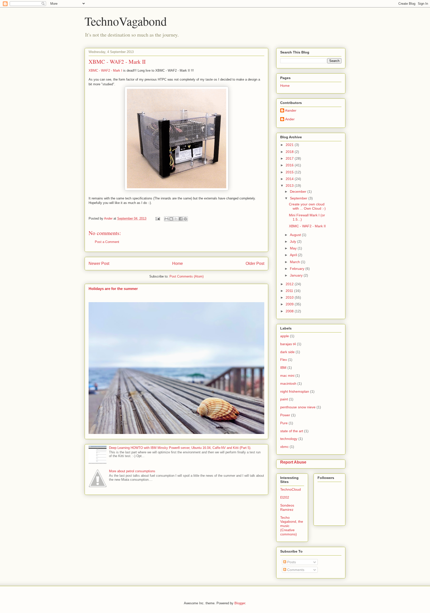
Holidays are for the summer (113, 288)
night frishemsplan (294, 391)
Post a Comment (107, 242)
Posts (291, 562)
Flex (283, 360)
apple (284, 336)
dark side (287, 352)
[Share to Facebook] (180, 218)
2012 (290, 284)
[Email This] (166, 218)
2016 (290, 165)
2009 (290, 304)
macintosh (288, 383)
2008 (290, 311)
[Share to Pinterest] (185, 218)
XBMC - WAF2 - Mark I (105, 70)
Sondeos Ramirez (287, 507)
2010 (290, 297)
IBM (283, 368)
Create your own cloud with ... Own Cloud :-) (307, 206)
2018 (290, 152)
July (293, 241)
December (298, 191)
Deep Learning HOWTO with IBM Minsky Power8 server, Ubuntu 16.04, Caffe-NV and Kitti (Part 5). (180, 448)
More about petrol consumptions (132, 471)
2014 (290, 179)
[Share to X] (175, 218)
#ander (290, 110)
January (297, 275)
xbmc (284, 447)
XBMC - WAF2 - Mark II (307, 226)
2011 (290, 291)
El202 (284, 497)
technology (288, 439)
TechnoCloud (290, 489)
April (294, 255)
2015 (290, 172)
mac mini (287, 375)
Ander (290, 119)
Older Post (255, 263)
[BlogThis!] (171, 218)
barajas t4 (288, 344)
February (297, 269)
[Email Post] (157, 218)
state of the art (291, 431)
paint (284, 399)
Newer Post (99, 263)
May (294, 248)
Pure (284, 423)
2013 (290, 186)
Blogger (239, 603)
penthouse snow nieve (298, 407)
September (299, 198)
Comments (295, 570)
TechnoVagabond (126, 21)
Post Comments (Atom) (186, 276)
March (295, 262)
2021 (290, 145)
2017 (290, 158)
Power (285, 415)
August (296, 235)
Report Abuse (293, 462)
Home (177, 263)
